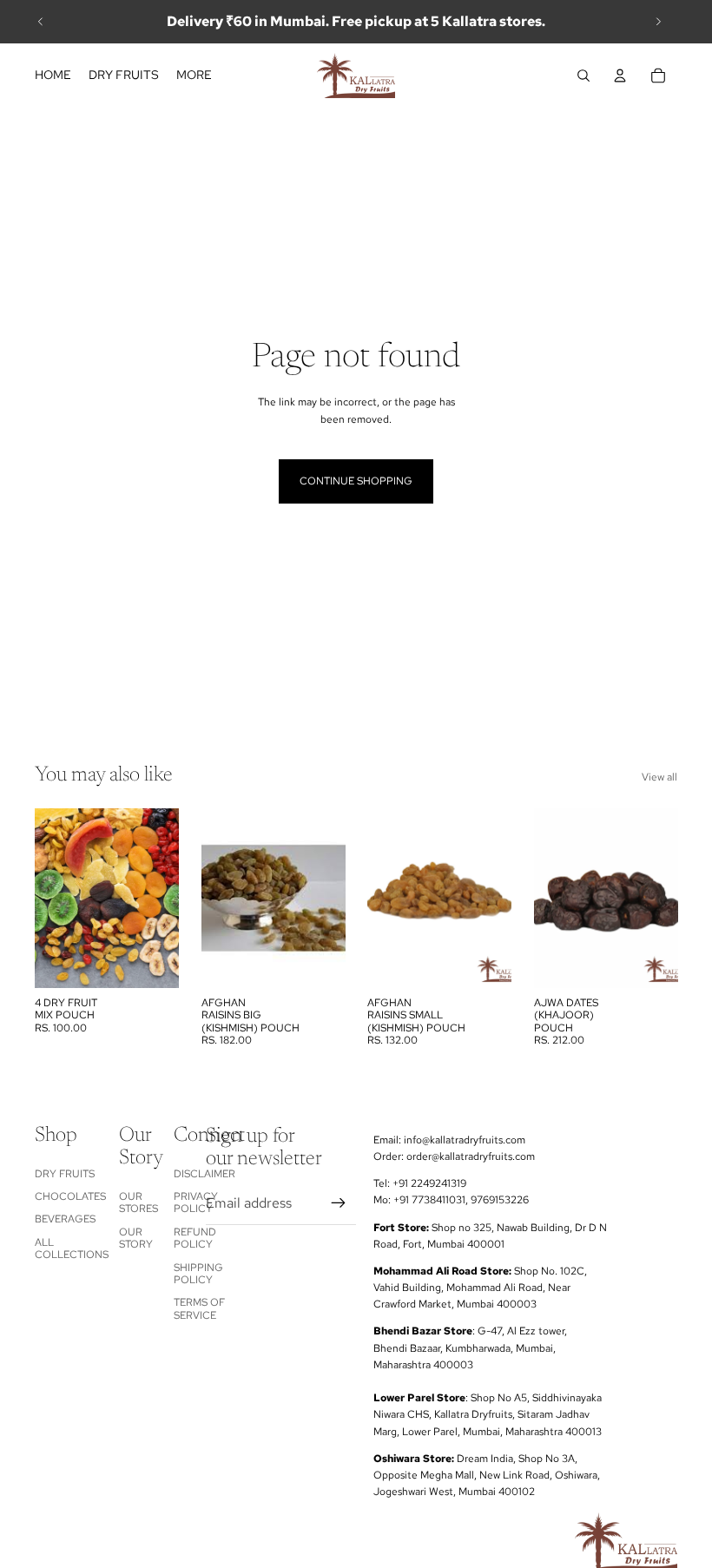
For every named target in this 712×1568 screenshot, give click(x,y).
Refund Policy (195, 1238)
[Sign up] (338, 1202)
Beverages (65, 1219)
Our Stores (138, 1202)
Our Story (136, 1238)
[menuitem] (194, 75)
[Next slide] (658, 22)
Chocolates (70, 1196)
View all (659, 777)
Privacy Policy (196, 1202)
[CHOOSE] (152, 961)
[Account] (620, 75)
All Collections (72, 1248)
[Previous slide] (41, 22)
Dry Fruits (65, 1173)
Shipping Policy (198, 1273)
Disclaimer (204, 1173)
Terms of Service (199, 1308)
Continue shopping (356, 481)
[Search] (583, 75)
